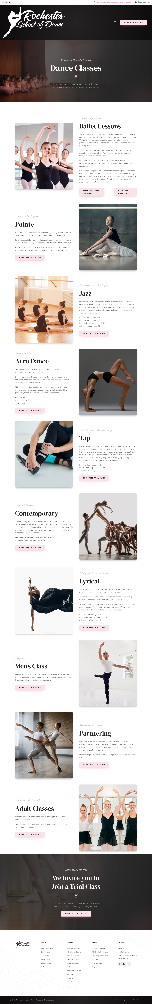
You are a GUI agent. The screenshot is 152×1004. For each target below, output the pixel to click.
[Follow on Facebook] (3, 2)
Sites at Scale (49, 1000)
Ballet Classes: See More (91, 192)
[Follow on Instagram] (6, 2)
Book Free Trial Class (124, 192)
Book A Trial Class (133, 22)
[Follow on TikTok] (10, 2)
